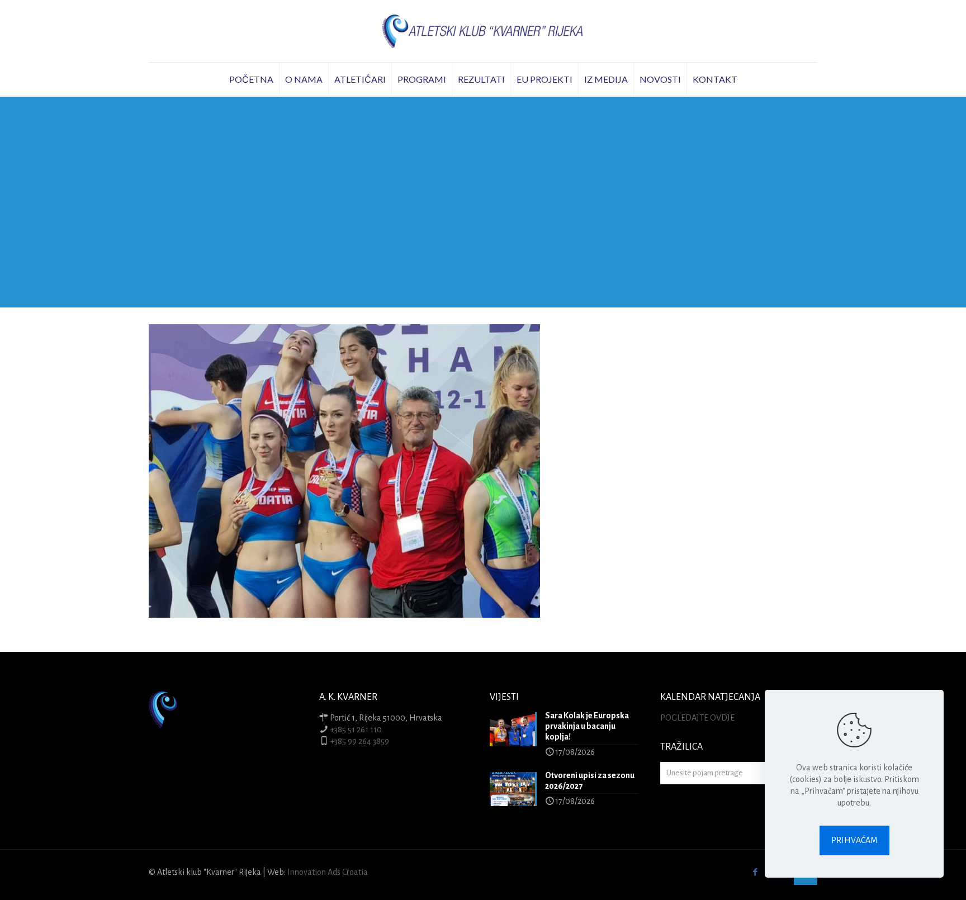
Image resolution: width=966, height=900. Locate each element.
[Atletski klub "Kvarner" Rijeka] (483, 31)
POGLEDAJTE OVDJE (697, 717)
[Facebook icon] (755, 872)
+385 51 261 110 (356, 729)
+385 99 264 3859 (359, 741)
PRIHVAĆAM (854, 840)
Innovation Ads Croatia (327, 872)
